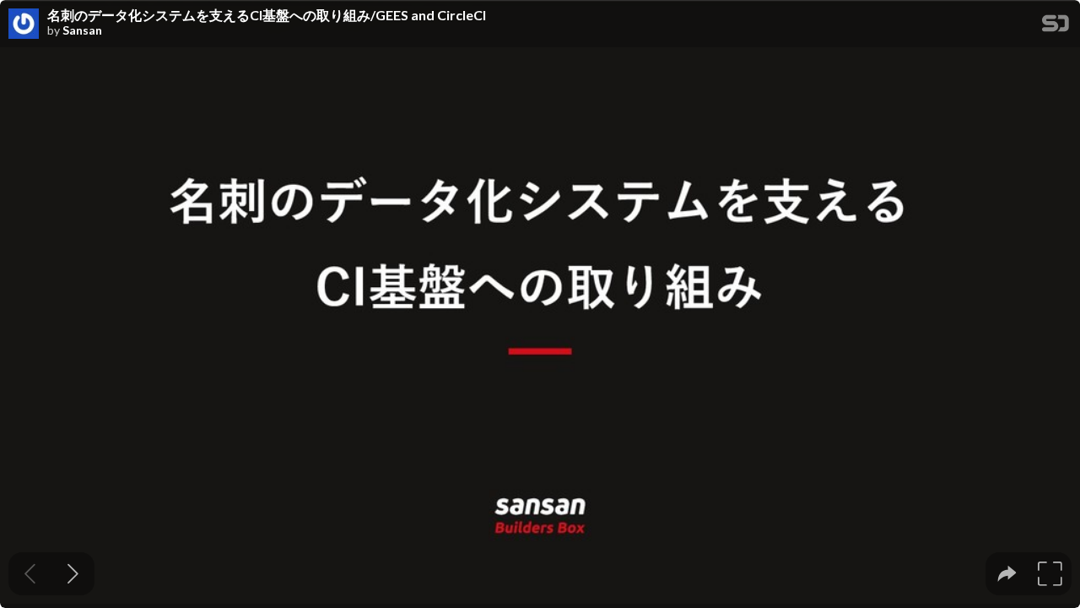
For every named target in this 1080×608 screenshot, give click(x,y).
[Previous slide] (30, 574)
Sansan (82, 30)
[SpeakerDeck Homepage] (1055, 27)
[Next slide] (73, 574)
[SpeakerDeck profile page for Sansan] (23, 24)
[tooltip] (1007, 574)
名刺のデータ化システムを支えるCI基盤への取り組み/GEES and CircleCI (266, 15)
